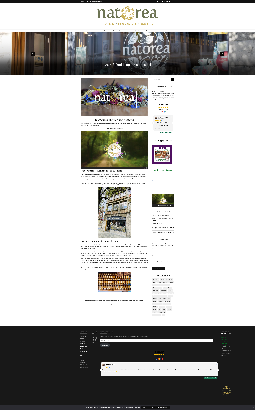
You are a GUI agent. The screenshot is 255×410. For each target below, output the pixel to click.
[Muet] (144, 168)
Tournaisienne (162, 312)
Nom (153, 255)
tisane (164, 309)
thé (164, 304)
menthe (155, 298)
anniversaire (155, 279)
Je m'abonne (104, 345)
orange (164, 298)
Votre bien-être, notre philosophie (94, 1)
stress (154, 304)
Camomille (155, 285)
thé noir (154, 309)
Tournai (155, 312)
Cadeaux (171, 282)
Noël (160, 298)
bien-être (155, 282)
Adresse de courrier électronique (161, 262)
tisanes (169, 309)
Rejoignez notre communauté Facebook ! (163, 170)
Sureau (159, 304)
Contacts (148, 31)
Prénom (154, 249)
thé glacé (169, 306)
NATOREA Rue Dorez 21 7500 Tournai (224, 339)
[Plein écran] (146, 168)
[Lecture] (82, 168)
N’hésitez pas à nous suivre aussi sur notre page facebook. (131, 185)
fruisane (159, 287)
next (222, 54)
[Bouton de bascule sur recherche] (173, 1)
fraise (154, 287)
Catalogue (107, 31)
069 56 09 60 (224, 343)
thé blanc (155, 306)
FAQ (81, 355)
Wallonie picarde (156, 315)
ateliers (170, 279)
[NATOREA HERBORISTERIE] (155, 180)
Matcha (170, 295)
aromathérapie (164, 279)
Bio (160, 282)
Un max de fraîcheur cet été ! (127, 64)
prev (33, 54)
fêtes (165, 287)
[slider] (162, 205)
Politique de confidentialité (159, 407)
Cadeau (165, 282)
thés (160, 309)
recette (154, 301)
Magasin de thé (160, 293)
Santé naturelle (167, 301)
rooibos (160, 301)
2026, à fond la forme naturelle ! (161, 224)
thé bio (168, 304)
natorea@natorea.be (226, 345)
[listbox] (127, 53)
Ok (144, 407)
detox (161, 285)
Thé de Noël (162, 306)
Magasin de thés (169, 293)
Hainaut (169, 287)
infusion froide (163, 290)
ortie (169, 298)
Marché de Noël (163, 295)
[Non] (253, 407)
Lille (154, 293)
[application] (114, 150)
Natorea (82, 1)
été (163, 315)
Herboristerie (127, 31)
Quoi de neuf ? (117, 31)
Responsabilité (83, 351)
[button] (114, 150)
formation (167, 285)
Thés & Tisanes (138, 31)
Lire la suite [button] (157, 128)
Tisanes (127, 62)
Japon (170, 290)
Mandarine (155, 295)
